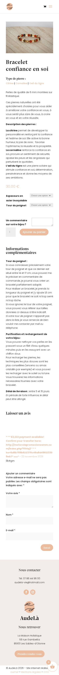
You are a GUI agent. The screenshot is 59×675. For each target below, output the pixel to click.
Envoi (47, 547)
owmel (14, 672)
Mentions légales (31, 672)
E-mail (10, 530)
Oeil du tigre (36, 83)
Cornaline (21, 83)
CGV (46, 672)
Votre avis (13, 493)
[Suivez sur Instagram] (32, 592)
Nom (9, 514)
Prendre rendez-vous (30, 654)
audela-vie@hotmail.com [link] (29, 582)
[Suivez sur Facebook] (26, 592)
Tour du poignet (16, 205)
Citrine (10, 83)
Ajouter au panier (34, 232)
